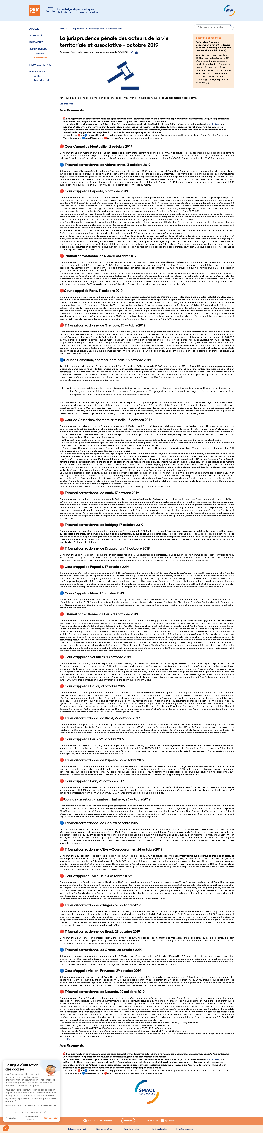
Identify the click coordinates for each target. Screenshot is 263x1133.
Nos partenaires (104, 1129)
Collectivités (40, 57)
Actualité (35, 35)
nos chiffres (213, 124)
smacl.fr (128, 1120)
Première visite (131, 1129)
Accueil (34, 28)
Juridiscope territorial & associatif (105, 28)
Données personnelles (186, 1129)
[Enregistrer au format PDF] (136, 53)
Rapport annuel (41, 80)
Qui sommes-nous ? (76, 1129)
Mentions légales (159, 1129)
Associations (40, 53)
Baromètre (36, 42)
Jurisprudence (77, 28)
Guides (37, 76)
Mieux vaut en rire (40, 64)
